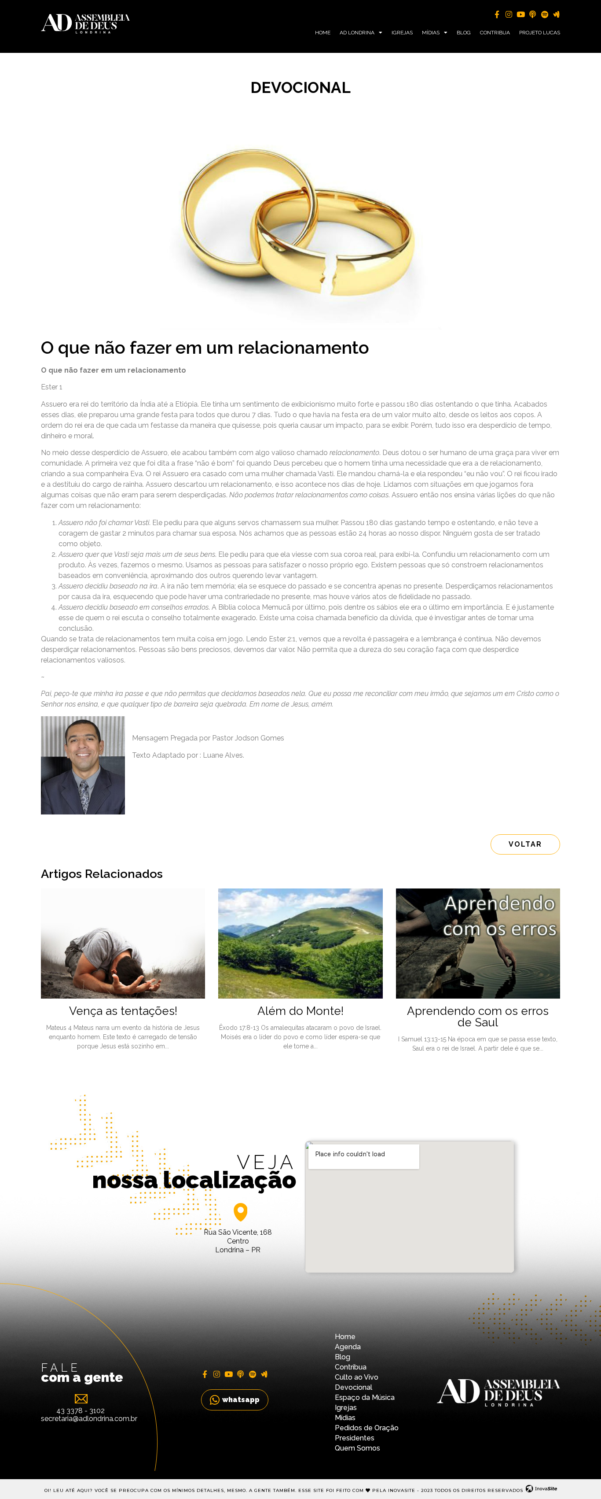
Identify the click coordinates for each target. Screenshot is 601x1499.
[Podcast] (532, 14)
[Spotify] (544, 14)
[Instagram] (509, 14)
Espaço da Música (365, 1397)
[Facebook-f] (497, 14)
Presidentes (354, 1438)
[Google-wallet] (556, 14)
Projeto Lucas (539, 33)
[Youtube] (520, 14)
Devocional (353, 1387)
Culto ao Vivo (356, 1377)
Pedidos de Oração (367, 1428)
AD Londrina (357, 33)
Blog (464, 33)
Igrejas (402, 33)
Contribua (495, 33)
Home (322, 33)
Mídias (431, 33)
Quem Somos (357, 1448)
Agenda (348, 1347)
